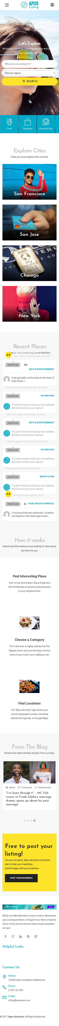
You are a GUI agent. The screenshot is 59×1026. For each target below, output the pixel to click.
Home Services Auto (18, 437)
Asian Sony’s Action (18, 410)
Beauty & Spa (47, 476)
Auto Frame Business (19, 384)
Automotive (47, 396)
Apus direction (16, 1016)
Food (31, 503)
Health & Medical (44, 503)
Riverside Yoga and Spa (21, 464)
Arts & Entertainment (41, 369)
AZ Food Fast (22, 491)
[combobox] (29, 73)
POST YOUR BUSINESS (21, 878)
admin (12, 787)
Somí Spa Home (24, 352)
